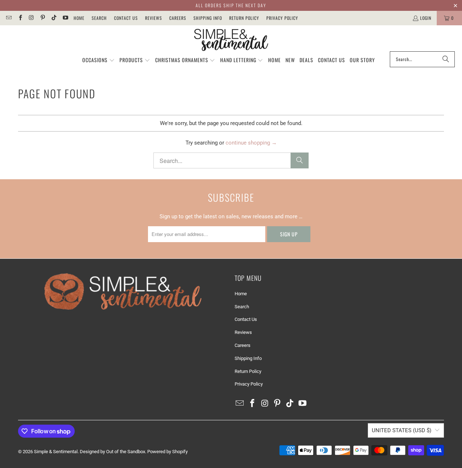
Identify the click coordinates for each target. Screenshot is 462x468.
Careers (177, 18)
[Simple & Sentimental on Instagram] (31, 18)
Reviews (153, 18)
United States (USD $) (401, 430)
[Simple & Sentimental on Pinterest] (42, 18)
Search (99, 18)
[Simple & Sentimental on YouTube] (65, 18)
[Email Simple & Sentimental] (8, 18)
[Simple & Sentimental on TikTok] (54, 18)
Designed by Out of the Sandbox (112, 451)
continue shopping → (251, 142)
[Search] (446, 59)
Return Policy (244, 18)
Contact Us (126, 18)
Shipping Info (207, 18)
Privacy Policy (282, 18)
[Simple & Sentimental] (231, 40)
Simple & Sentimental (56, 451)
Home (79, 18)
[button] (98, 60)
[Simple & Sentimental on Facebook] (20, 18)
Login (425, 18)
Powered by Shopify (167, 451)
